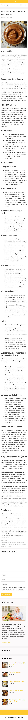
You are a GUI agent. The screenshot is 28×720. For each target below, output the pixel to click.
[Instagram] (15, 1)
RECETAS (4, 540)
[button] (20, 5)
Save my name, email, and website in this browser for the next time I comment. (14, 589)
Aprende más (6, 642)
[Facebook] (12, 1)
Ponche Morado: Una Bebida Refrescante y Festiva (13, 542)
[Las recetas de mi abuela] (4, 5)
